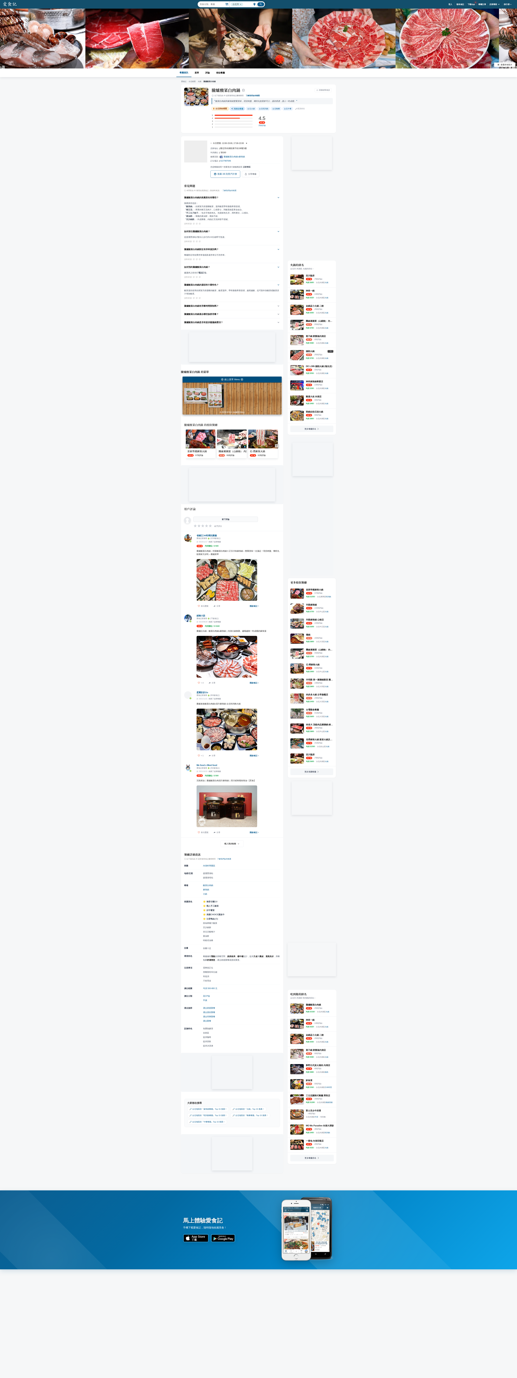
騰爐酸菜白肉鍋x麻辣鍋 (234, 156)
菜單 (197, 73)
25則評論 (262, 125)
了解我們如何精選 (253, 96)
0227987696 (225, 161)
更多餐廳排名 (310, 429)
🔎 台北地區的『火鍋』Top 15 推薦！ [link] (248, 1109)
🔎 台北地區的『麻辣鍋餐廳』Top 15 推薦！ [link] (208, 1109)
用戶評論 (190, 509)
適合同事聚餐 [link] (209, 1016)
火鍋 (199, 81)
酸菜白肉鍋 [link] (208, 885)
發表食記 (460, 4)
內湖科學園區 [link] (209, 866)
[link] (322, 282)
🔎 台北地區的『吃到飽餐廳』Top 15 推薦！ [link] (208, 1115)
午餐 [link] (287, 109)
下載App (471, 4)
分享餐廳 (252, 174)
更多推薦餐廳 (310, 772)
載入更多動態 (230, 844)
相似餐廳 (220, 73)
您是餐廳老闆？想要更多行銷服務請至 (230, 167)
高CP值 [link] (206, 996)
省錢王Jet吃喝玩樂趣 (207, 535)
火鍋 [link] (251, 109)
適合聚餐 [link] (207, 1021)
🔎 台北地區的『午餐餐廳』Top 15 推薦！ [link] (207, 1122)
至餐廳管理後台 (238, 412)
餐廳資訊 (184, 72)
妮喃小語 (201, 615)
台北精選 (192, 81)
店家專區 (493, 4)
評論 (207, 73)
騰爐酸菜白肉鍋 (226, 90)
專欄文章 (482, 4)
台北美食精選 (221, 109)
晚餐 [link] (276, 109)
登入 (450, 4)
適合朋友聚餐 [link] (209, 1012)
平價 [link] (205, 1000)
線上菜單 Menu (232, 379)
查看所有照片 (506, 65)
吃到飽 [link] (263, 109)
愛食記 (183, 81)
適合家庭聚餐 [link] (209, 1008)
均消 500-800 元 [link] (210, 988)
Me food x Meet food (207, 765)
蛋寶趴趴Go (202, 692)
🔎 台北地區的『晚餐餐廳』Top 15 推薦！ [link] (250, 1115)
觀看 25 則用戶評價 (227, 174)
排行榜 (507, 4)
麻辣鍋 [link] (206, 889)
